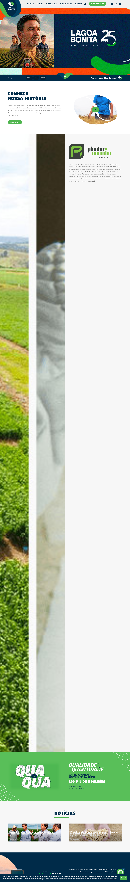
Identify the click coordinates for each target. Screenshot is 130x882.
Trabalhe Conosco (66, 4)
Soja (36, 78)
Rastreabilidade (51, 4)
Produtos (40, 4)
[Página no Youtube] (120, 4)
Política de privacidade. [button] (109, 879)
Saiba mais (14, 122)
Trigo (43, 78)
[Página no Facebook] (112, 4)
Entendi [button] (123, 878)
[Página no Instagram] (116, 4)
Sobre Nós (30, 4)
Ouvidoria (78, 4)
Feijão (29, 78)
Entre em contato (97, 4)
